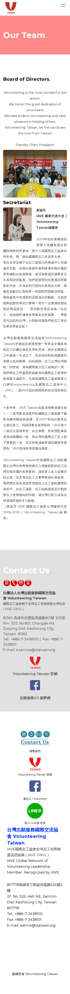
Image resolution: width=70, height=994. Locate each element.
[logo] (11, 8)
